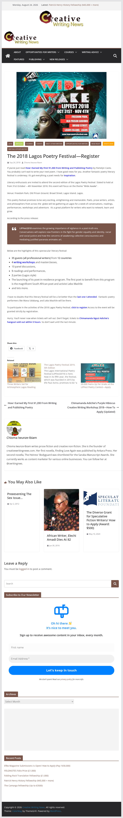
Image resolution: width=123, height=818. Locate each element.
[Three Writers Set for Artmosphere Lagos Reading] (24, 373)
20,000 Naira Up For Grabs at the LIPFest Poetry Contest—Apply (97, 386)
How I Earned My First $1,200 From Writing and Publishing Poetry (32, 405)
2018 (10, 144)
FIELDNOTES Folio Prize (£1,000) (20, 770)
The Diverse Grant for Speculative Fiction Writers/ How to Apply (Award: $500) (101, 520)
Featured (19, 59)
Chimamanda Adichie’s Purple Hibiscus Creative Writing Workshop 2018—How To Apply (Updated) (91, 407)
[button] (58, 52)
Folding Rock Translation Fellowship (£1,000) (26, 775)
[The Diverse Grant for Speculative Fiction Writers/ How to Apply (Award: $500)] (101, 491)
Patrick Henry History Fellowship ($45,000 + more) (74, 4)
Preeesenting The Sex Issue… (19, 496)
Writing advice (90, 52)
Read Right (96, 144)
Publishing (35, 59)
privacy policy (66, 679)
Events (39, 144)
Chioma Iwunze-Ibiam (33, 162)
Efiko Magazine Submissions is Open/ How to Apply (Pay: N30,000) (37, 765)
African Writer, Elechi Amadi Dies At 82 (61, 538)
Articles (19, 144)
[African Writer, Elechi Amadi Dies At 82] (61, 491)
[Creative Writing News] (61, 12)
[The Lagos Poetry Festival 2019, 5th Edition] (62, 373)
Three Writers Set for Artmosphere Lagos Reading (21, 386)
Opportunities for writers (41, 52)
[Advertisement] (61, 730)
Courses (69, 52)
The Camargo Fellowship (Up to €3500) (23, 785)
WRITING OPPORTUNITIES (17, 149)
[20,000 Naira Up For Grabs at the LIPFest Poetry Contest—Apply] (98, 373)
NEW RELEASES (57, 59)
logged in (24, 569)
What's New (108, 144)
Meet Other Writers (54, 144)
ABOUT (17, 52)
